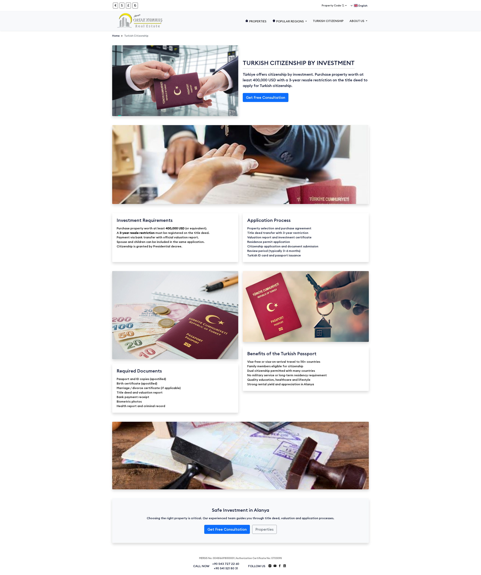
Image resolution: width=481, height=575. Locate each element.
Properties (257, 21)
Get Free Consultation (265, 97)
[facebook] (279, 566)
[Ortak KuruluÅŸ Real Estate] (140, 21)
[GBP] (128, 5)
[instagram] (270, 566)
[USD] (121, 5)
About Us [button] (357, 21)
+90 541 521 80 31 (226, 568)
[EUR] (115, 5)
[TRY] (135, 5)
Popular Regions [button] (290, 21)
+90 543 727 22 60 (225, 564)
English (362, 5)
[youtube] (275, 566)
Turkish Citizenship (328, 21)
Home (116, 35)
